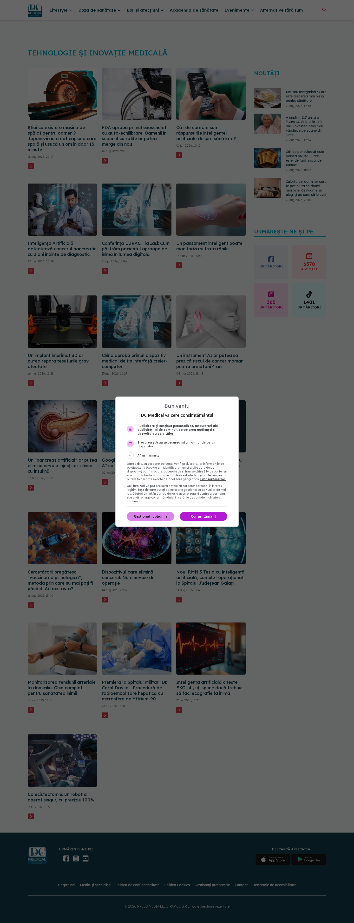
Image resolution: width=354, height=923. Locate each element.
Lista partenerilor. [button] (213, 479)
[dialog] (177, 462)
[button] (177, 455)
